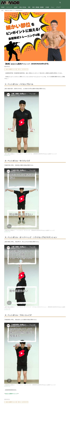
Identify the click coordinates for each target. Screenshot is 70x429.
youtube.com (7, 155)
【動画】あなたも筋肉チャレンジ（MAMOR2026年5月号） (27, 64)
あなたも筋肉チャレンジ (11, 393)
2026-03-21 (7, 66)
